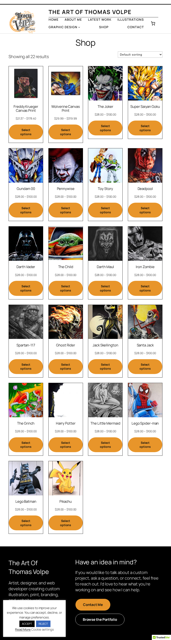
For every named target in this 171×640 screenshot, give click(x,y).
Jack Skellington (105, 345)
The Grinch (25, 423)
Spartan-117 (25, 345)
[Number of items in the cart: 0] (153, 23)
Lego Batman (25, 501)
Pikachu (65, 501)
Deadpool (145, 189)
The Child (65, 267)
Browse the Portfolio (100, 619)
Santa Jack (145, 345)
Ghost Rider (65, 345)
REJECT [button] (43, 624)
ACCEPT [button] (27, 624)
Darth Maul (105, 267)
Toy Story (105, 189)
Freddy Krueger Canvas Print (26, 108)
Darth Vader (25, 267)
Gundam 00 (26, 189)
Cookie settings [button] (42, 629)
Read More (23, 629)
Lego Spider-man (145, 423)
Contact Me (93, 604)
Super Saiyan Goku (145, 106)
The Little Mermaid (105, 423)
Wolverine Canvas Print (65, 108)
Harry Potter (65, 423)
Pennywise (65, 189)
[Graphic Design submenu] (79, 27)
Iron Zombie (145, 267)
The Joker (105, 106)
